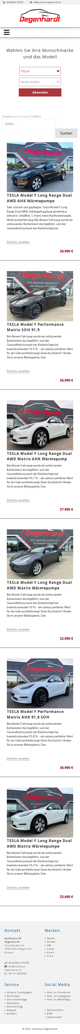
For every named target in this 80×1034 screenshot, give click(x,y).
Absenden (40, 92)
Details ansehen (18, 242)
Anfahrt (12, 1013)
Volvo (50, 952)
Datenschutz (55, 1009)
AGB (49, 1013)
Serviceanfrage (17, 999)
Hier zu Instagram (59, 996)
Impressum (54, 1017)
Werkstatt (13, 996)
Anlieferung (15, 1006)
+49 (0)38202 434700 (14, 2)
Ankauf (11, 1010)
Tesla (50, 948)
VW (49, 945)
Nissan (51, 941)
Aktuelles (13, 1003)
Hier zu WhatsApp (59, 999)
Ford (50, 955)
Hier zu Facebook (58, 992)
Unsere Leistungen (19, 992)
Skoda (51, 938)
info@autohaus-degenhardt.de (46, 2)
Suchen (66, 133)
